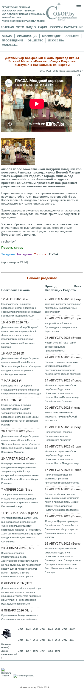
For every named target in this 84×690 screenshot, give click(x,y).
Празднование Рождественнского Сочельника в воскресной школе (19, 617)
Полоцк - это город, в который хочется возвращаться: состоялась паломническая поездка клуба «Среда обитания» (63, 368)
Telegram (8, 254)
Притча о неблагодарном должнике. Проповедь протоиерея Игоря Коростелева (62, 478)
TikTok (54, 254)
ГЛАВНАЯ (7, 27)
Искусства (56, 40)
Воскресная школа (15, 290)
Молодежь (10, 44)
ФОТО (20, 27)
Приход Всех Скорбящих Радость (63, 288)
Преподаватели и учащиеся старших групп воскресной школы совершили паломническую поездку (21, 389)
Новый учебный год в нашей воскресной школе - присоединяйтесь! (60, 346)
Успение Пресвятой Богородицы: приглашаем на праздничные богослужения (63, 308)
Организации (27, 36)
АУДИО (42, 27)
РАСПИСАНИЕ (73, 27)
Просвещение (12, 40)
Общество (35, 40)
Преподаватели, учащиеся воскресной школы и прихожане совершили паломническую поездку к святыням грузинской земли (21, 310)
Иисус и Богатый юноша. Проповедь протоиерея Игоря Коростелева (61, 327)
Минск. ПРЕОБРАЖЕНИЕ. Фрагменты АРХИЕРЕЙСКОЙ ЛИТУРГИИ (61, 416)
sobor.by (9, 241)
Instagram (24, 254)
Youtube (40, 254)
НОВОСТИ (55, 27)
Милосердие (51, 36)
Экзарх (7, 36)
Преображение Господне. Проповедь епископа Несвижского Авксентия (58, 436)
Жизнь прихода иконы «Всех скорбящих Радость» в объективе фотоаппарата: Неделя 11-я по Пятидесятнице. (62, 457)
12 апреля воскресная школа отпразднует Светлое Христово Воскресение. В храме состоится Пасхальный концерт (19, 500)
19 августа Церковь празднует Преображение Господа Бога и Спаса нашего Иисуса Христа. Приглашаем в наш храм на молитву (61, 529)
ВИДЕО (31, 27)
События (72, 36)
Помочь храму (12, 247)
